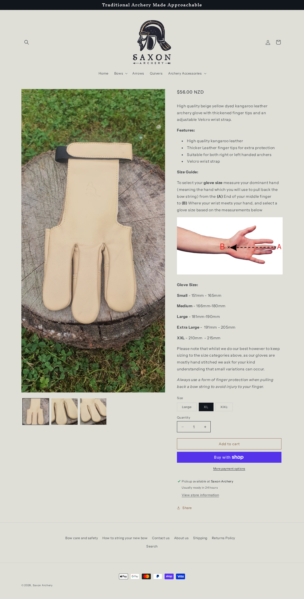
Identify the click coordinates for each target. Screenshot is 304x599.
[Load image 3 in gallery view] (93, 411)
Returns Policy (223, 538)
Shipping (200, 538)
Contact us (161, 538)
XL (206, 407)
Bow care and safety (81, 538)
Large (189, 408)
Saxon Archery (43, 585)
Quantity (183, 417)
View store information (200, 495)
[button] (26, 42)
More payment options (229, 468)
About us (181, 538)
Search (152, 546)
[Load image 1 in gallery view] (36, 411)
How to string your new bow (125, 538)
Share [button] (187, 508)
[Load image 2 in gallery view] (64, 411)
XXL (226, 408)
